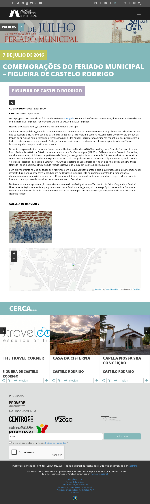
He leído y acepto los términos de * (40, 442)
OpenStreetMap (112, 289)
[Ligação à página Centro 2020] (21, 418)
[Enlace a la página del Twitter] (17, 2)
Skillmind (133, 465)
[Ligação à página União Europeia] (111, 419)
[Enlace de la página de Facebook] (12, 2)
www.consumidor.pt (99, 474)
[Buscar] (139, 3)
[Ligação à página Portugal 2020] (63, 418)
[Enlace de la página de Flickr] (39, 2)
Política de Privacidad (55, 442)
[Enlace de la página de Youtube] (26, 2)
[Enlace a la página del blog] (21, 2)
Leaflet (98, 289)
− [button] (14, 258)
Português (68, 118)
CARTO (136, 289)
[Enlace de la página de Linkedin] (35, 2)
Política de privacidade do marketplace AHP (75, 490)
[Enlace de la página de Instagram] (30, 2)
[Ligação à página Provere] (17, 404)
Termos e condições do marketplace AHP (75, 487)
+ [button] (14, 253)
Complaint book (75, 479)
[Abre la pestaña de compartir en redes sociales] (12, 102)
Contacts (75, 492)
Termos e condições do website (75, 484)
